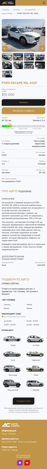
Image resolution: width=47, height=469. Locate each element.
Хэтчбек (36, 345)
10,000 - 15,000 (32, 321)
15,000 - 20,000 (10, 325)
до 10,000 (7, 321)
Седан (13, 345)
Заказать (23, 102)
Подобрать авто (23, 401)
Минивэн (36, 390)
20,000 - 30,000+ (33, 325)
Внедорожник (13, 390)
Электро (7, 304)
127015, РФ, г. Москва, (10, 450)
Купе (13, 360)
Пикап (36, 375)
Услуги (4, 434)
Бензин (6, 308)
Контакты (12, 434)
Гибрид (29, 304)
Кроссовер (13, 375)
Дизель (29, 308)
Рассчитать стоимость (23, 111)
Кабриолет (36, 360)
